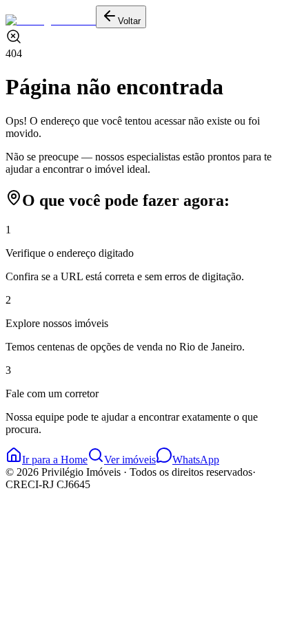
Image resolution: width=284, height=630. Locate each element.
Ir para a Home (55, 459)
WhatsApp (195, 459)
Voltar (129, 21)
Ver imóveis (130, 459)
